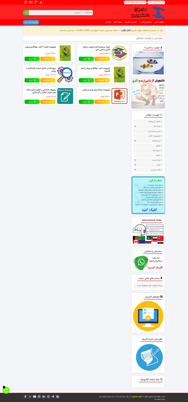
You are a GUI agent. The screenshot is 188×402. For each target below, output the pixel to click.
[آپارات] (57, 397)
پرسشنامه (156, 140)
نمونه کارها (118, 22)
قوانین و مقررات (131, 22)
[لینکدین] (43, 397)
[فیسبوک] (25, 397)
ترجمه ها (156, 150)
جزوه (158, 155)
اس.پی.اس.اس (154, 131)
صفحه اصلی (159, 22)
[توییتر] (30, 397)
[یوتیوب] (34, 397)
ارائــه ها (157, 126)
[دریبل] (39, 397)
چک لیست (156, 160)
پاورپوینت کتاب (154, 136)
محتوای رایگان (146, 22)
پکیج (158, 145)
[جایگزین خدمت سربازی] (148, 93)
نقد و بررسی (155, 169)
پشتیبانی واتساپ (67, 30)
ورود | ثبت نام (30, 22)
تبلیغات (108, 22)
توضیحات (100, 58)
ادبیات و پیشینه (154, 121)
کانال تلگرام (125, 30)
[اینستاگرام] (48, 397)
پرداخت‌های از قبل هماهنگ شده (149, 285)
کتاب (158, 165)
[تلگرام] (53, 397)
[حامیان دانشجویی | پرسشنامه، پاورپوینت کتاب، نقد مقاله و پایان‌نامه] (146, 12)
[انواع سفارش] (148, 195)
